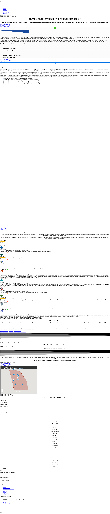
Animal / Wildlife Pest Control (8, 489)
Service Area (5, 491)
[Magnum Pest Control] (4, 1)
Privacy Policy (5, 493)
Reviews (4, 490)
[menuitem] (56, 3)
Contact (4, 492)
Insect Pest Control (6, 488)
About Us (4, 487)
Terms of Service (6, 494)
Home (4, 486)
